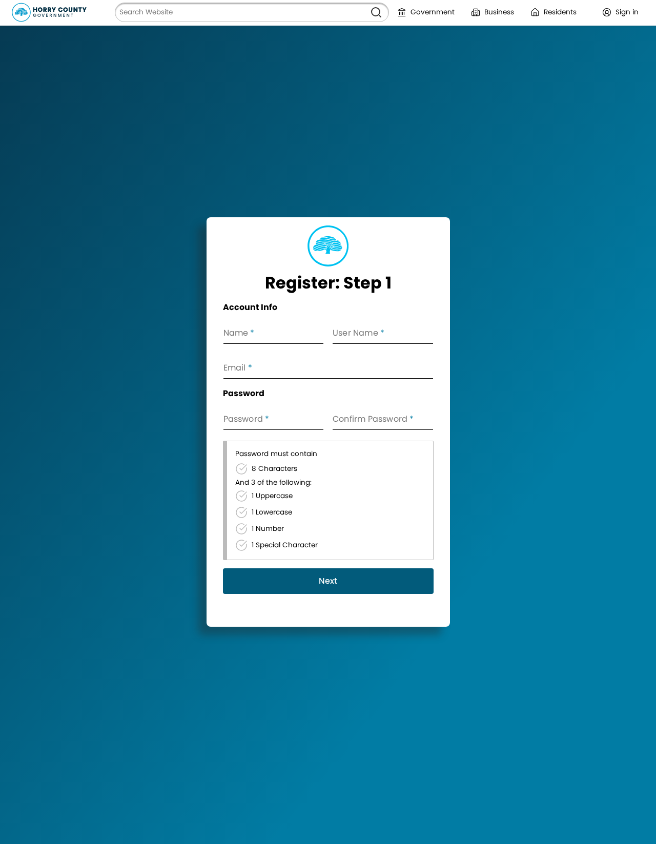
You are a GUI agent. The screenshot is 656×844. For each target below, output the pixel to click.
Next (328, 581)
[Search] (376, 12)
